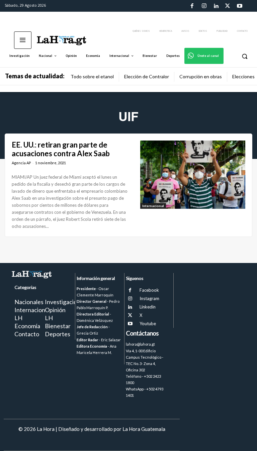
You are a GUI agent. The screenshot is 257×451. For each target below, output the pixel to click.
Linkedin (148, 306)
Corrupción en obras (200, 76)
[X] (130, 315)
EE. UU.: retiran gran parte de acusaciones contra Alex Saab (61, 149)
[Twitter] (228, 6)
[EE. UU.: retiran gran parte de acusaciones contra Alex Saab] (192, 175)
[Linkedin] (216, 6)
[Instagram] (204, 6)
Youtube (148, 323)
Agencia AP (21, 163)
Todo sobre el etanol (92, 76)
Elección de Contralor (146, 76)
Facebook (149, 290)
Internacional (153, 206)
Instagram (149, 298)
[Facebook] (192, 6)
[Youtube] (240, 6)
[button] (244, 56)
